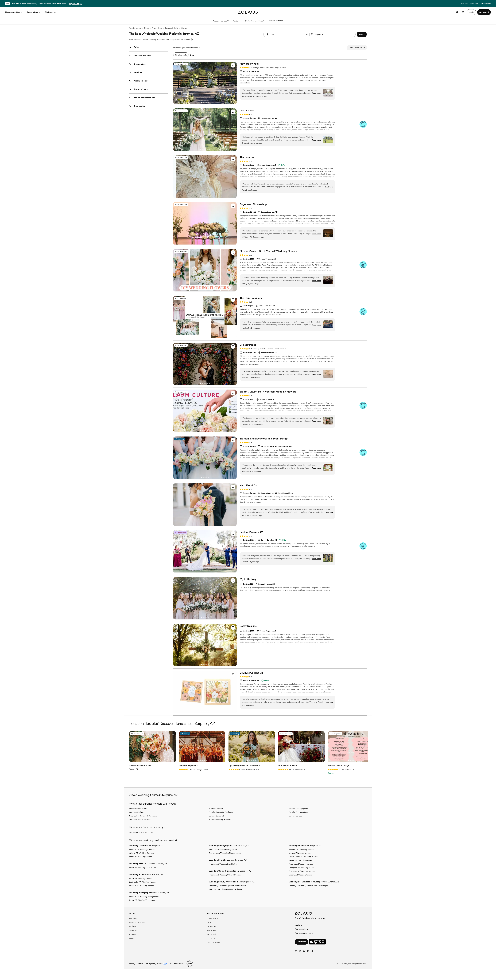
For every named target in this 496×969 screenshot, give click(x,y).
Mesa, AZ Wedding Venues (300, 853)
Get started (301, 942)
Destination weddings (254, 21)
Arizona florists (157, 28)
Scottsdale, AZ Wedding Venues (302, 871)
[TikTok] (312, 951)
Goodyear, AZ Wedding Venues (301, 868)
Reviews (132, 926)
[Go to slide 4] (208, 102)
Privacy (132, 964)
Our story (133, 918)
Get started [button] (484, 12)
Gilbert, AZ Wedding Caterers (141, 853)
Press (131, 938)
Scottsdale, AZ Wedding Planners (142, 882)
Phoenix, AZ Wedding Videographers (144, 897)
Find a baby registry (303, 933)
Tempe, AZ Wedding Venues (300, 860)
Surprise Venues (295, 816)
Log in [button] (471, 12)
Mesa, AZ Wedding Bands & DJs (142, 868)
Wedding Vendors (135, 28)
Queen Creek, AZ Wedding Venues (303, 857)
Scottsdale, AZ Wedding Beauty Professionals (227, 886)
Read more (316, 93)
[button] (306, 34)
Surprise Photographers (298, 812)
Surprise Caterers (216, 809)
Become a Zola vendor (138, 922)
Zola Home (474, 3)
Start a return (212, 930)
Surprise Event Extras (137, 809)
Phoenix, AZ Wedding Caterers (141, 849)
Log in (297, 925)
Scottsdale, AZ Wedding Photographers (225, 853)
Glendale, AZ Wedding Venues (301, 849)
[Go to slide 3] (206, 102)
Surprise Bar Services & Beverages (143, 816)
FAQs (209, 922)
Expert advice (32, 12)
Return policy (212, 934)
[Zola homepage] (248, 12)
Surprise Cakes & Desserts (139, 819)
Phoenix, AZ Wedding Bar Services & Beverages (308, 886)
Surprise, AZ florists (171, 28)
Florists (146, 28)
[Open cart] (463, 12)
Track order (211, 926)
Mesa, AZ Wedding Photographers (223, 849)
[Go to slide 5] (209, 149)
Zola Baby (464, 3)
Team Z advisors (213, 942)
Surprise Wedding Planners (220, 819)
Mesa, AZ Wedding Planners (140, 878)
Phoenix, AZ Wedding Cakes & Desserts (225, 875)
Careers (132, 934)
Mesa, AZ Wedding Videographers (143, 900)
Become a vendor (276, 21)
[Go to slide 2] (204, 102)
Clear (192, 55)
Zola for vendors (485, 3)
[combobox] (333, 34)
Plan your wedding (12, 12)
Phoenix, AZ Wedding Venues (301, 864)
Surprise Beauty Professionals (221, 812)
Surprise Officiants (136, 812)
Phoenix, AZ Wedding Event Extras (223, 864)
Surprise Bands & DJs (217, 816)
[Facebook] (296, 951)
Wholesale (184, 28)
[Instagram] (308, 951)
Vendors (236, 21)
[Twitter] (304, 951)
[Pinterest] (300, 951)
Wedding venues (220, 21)
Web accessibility (176, 964)
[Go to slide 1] (202, 102)
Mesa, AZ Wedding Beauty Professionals (225, 889)
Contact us (211, 938)
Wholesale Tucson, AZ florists (141, 832)
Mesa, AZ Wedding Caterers (140, 857)
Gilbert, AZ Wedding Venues (300, 875)
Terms (64, 4)
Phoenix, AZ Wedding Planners (141, 886)
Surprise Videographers (298, 809)
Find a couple (50, 12)
